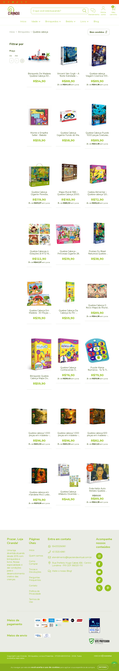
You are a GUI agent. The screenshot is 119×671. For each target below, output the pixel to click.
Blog (96, 21)
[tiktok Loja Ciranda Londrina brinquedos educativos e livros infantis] (17, 2)
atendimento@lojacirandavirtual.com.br (72, 557)
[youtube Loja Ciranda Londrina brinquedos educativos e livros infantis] (13, 2)
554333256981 (59, 546)
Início (23, 21)
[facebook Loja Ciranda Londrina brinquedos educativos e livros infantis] (9, 2)
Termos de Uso (34, 600)
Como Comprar (33, 562)
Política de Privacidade (35, 592)
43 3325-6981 (58, 552)
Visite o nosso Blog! (62, 571)
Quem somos (36, 555)
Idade (35, 21)
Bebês (70, 21)
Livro (83, 21)
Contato (33, 585)
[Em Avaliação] (94, 625)
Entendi (103, 667)
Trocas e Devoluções (35, 570)
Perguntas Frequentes (35, 578)
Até (16, 56)
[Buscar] (84, 10)
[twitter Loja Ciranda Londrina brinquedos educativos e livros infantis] (22, 2)
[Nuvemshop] (103, 656)
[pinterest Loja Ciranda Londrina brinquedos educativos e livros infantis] (26, 2)
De (10, 56)
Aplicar (22, 61)
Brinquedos (52, 21)
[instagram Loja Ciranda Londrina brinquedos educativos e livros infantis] (4, 2)
